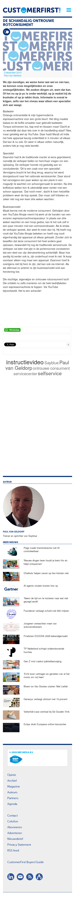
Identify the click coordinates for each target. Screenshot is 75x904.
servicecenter (25, 373)
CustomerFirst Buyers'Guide (25, 862)
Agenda (12, 804)
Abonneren (14, 827)
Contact (12, 815)
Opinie (11, 775)
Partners (12, 798)
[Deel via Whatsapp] (37, 330)
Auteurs (12, 792)
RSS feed (13, 850)
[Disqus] (37, 430)
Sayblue (51, 362)
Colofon (12, 821)
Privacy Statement (19, 844)
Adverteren (14, 833)
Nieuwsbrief (15, 839)
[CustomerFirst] (31, 10)
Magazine (13, 786)
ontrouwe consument (51, 368)
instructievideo (25, 362)
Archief (12, 780)
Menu (67, 10)
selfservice (50, 373)
